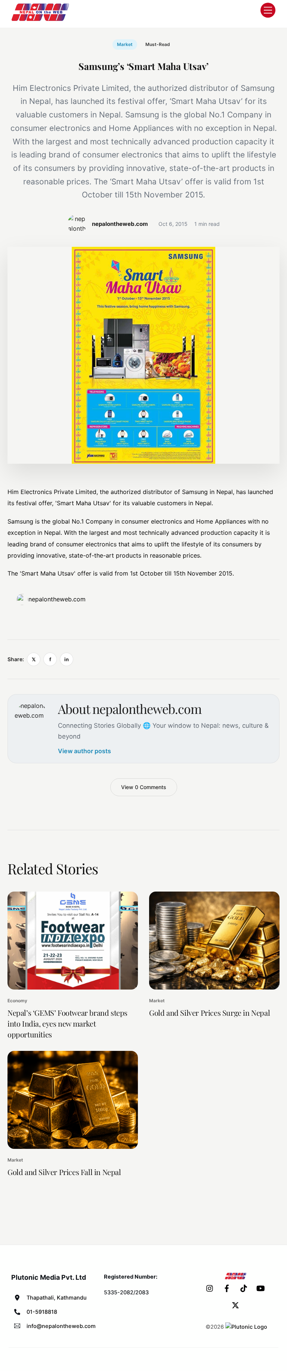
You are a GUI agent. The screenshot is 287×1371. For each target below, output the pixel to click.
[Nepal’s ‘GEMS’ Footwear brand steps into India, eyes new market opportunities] (72, 941)
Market (125, 44)
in (66, 659)
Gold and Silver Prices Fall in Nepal (64, 1172)
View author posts (84, 751)
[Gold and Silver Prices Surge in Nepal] (214, 941)
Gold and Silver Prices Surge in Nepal (209, 1012)
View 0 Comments (143, 787)
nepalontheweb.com (57, 599)
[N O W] (41, 20)
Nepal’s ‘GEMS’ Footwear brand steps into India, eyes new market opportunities (67, 1023)
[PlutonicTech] (246, 1327)
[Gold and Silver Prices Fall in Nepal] (72, 1100)
